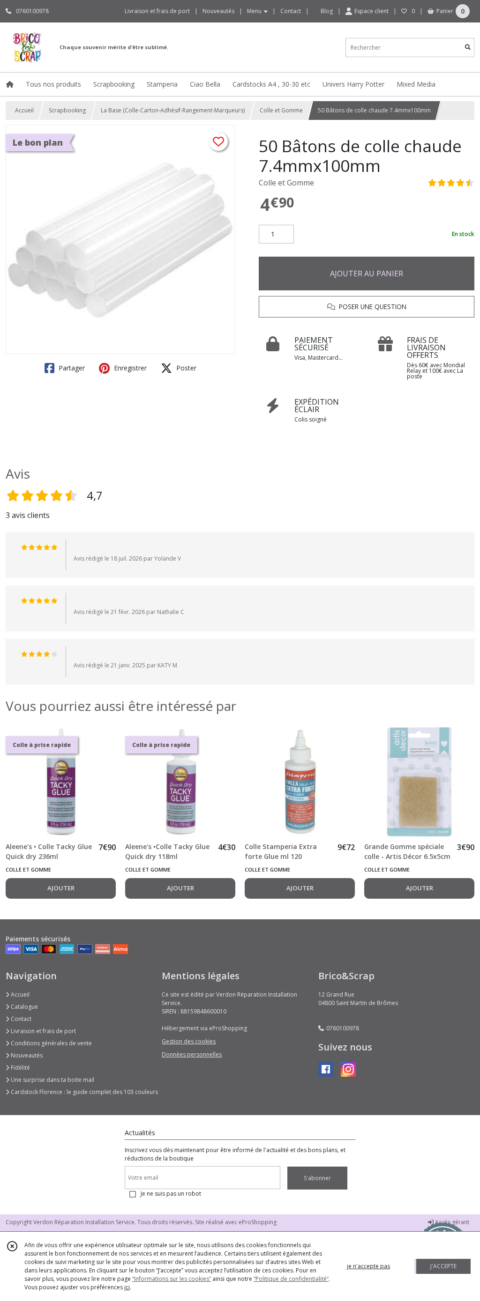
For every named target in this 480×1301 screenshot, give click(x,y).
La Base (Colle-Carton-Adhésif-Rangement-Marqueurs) (173, 110)
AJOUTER (61, 888)
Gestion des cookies (189, 1041)
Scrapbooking (67, 110)
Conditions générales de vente (50, 1043)
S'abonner (317, 1178)
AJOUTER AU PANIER (366, 273)
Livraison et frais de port (42, 1031)
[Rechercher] (468, 47)
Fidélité (19, 1068)
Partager (71, 367)
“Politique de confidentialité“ (291, 1279)
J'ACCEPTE (443, 1266)
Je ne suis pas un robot (171, 1194)
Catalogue (23, 1007)
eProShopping (258, 1222)
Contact (290, 11)
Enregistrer (129, 367)
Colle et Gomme (281, 110)
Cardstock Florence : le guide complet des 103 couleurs (83, 1092)
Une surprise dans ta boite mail (51, 1080)
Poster (185, 367)
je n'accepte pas (368, 1266)
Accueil (24, 110)
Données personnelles (192, 1054)
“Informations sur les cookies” (171, 1279)
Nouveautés (26, 1055)
